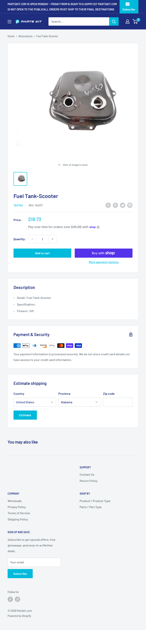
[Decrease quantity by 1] (32, 239)
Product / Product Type (95, 501)
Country (18, 393)
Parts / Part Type (91, 507)
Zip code (109, 393)
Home (11, 36)
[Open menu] (9, 21)
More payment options (104, 262)
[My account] (127, 21)
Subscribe (128, 9)
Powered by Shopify (19, 615)
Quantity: (19, 239)
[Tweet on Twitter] (122, 205)
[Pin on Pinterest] (115, 205)
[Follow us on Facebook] (10, 599)
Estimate (25, 415)
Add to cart (42, 253)
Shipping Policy (18, 519)
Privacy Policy (17, 507)
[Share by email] (130, 205)
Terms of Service (19, 513)
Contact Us (87, 474)
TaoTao (18, 205)
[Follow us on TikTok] (17, 599)
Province (64, 393)
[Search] (114, 21)
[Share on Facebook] (108, 205)
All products (25, 36)
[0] (135, 21)
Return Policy (89, 480)
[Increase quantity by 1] (52, 239)
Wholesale (15, 501)
